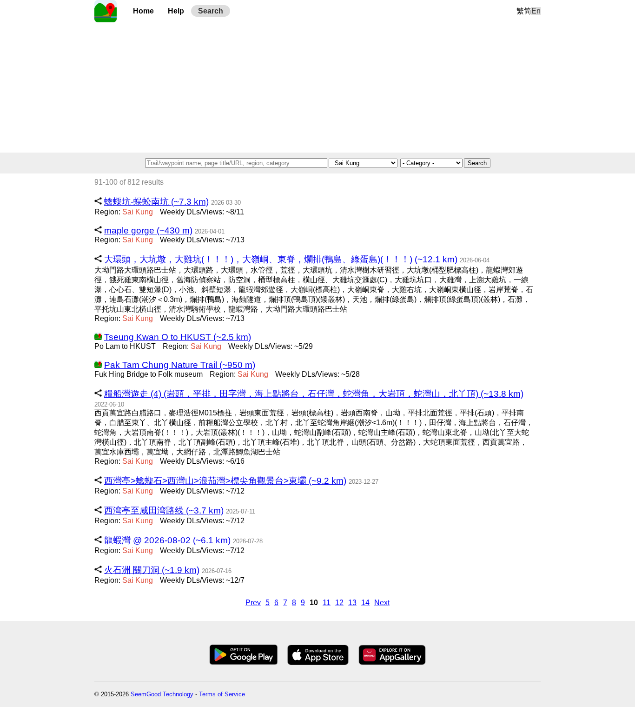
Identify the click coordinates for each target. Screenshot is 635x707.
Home (143, 11)
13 (352, 603)
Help (176, 11)
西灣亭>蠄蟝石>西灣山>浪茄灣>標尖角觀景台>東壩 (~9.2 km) (225, 481)
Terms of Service (222, 694)
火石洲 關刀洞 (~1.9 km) (151, 570)
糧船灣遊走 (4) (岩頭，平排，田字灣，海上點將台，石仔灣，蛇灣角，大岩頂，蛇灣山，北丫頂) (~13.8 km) (313, 394)
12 (339, 603)
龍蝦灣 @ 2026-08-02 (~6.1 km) (167, 540)
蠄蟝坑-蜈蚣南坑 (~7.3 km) (156, 202)
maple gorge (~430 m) (148, 230)
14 (365, 603)
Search (210, 11)
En (536, 11)
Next (382, 603)
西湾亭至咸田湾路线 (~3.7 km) (164, 510)
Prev (253, 603)
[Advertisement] (317, 87)
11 (327, 603)
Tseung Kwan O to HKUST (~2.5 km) (177, 337)
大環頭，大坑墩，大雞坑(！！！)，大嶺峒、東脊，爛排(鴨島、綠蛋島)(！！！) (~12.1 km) (280, 259)
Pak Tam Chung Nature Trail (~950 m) (179, 365)
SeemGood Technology (162, 694)
